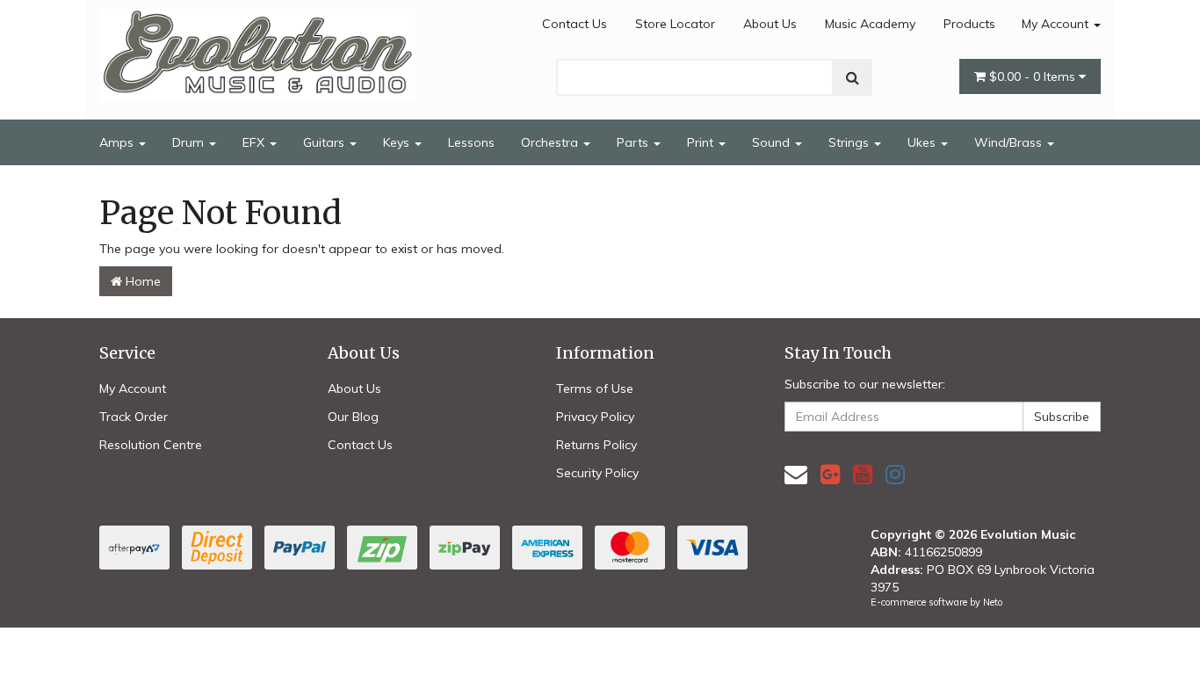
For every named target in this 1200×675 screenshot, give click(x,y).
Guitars (325, 142)
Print (702, 142)
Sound (772, 142)
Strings (850, 142)
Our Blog (353, 417)
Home (141, 281)
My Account (1057, 24)
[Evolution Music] (257, 50)
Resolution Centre (150, 445)
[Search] (852, 77)
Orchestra (551, 142)
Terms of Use (594, 388)
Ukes (923, 142)
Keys (398, 142)
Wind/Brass (1009, 142)
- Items (1034, 76)
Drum (189, 142)
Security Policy (597, 473)
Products (969, 24)
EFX (255, 142)
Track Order (133, 417)
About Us (770, 24)
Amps (118, 142)
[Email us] (795, 474)
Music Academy (870, 24)
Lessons (471, 142)
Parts (634, 142)
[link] (830, 474)
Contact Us (574, 24)
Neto (992, 602)
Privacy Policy (595, 417)
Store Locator (675, 24)
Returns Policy (596, 445)
